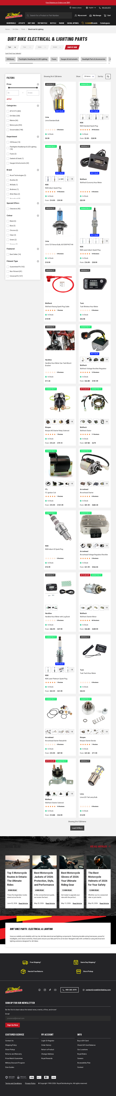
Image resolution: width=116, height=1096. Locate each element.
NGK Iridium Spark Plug (53, 188)
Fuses (54, 59)
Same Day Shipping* (88, 962)
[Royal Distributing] (13, 15)
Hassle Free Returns (35, 971)
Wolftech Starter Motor (88, 617)
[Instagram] (45, 990)
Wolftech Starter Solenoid (54, 803)
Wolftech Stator (85, 431)
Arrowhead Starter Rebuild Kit (55, 741)
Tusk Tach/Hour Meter (88, 673)
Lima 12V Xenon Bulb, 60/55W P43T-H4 (59, 244)
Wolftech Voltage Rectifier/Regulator (93, 368)
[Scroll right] (109, 63)
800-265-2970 (71, 990)
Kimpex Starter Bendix (88, 741)
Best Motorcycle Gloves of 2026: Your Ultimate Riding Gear (70, 878)
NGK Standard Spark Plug (89, 126)
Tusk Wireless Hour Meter (89, 306)
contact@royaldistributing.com (98, 990)
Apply (9, 99)
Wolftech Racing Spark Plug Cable (57, 306)
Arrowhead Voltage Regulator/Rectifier (94, 555)
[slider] (9, 87)
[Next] (106, 117)
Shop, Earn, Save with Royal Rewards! (71, 3)
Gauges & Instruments (69, 59)
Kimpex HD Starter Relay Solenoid (57, 431)
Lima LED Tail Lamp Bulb (88, 797)
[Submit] (27, 15)
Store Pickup (88, 971)
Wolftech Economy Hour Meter (91, 182)
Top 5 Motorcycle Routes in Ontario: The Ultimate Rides (17, 878)
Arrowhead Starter (86, 493)
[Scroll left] (6, 63)
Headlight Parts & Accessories (93, 59)
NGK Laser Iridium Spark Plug (90, 250)
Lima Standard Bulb (52, 120)
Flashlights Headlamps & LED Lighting (33, 59)
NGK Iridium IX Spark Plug (54, 549)
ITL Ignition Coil (50, 493)
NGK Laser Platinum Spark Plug (56, 679)
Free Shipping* (35, 962)
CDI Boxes (10, 59)
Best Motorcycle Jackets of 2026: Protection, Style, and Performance (44, 878)
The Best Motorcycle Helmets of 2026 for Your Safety (97, 878)
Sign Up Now (12, 1025)
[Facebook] (39, 990)
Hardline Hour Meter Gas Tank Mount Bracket (58, 364)
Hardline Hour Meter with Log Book (57, 617)
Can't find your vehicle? (13, 53)
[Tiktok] (50, 990)
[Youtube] (55, 990)
